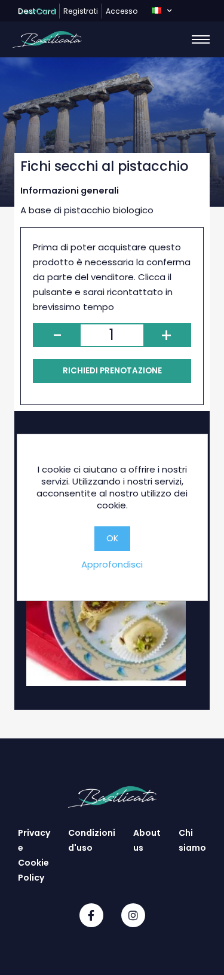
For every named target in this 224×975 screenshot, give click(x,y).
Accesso (121, 11)
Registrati (80, 11)
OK (112, 538)
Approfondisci (112, 564)
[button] (161, 11)
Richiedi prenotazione (112, 370)
